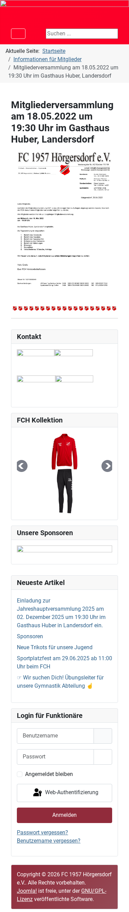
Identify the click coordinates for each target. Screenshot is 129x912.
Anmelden (64, 815)
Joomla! (27, 891)
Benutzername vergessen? (48, 840)
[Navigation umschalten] (18, 34)
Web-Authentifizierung (71, 792)
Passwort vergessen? (42, 832)
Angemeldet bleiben (49, 774)
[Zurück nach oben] (116, 899)
